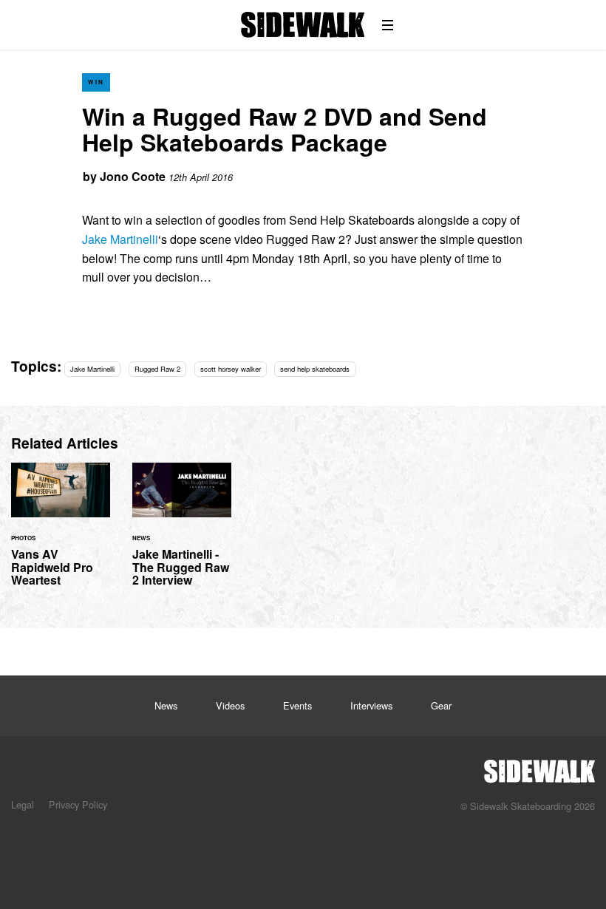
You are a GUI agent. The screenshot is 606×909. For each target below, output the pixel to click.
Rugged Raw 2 (157, 369)
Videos (230, 705)
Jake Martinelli (120, 239)
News (165, 705)
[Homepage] (539, 767)
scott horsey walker (230, 369)
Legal (22, 804)
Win (96, 82)
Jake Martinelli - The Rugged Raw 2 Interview (181, 534)
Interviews (371, 705)
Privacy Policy (78, 804)
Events (297, 705)
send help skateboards (315, 369)
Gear (441, 705)
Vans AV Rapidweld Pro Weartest (60, 534)
